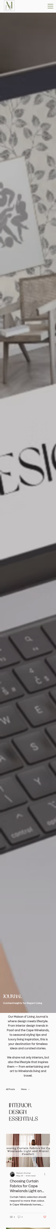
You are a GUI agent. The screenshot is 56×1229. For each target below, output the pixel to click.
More (24, 1089)
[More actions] (46, 1174)
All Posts (10, 1089)
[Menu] (51, 6)
